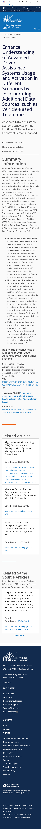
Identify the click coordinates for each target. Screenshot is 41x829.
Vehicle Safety (26, 393)
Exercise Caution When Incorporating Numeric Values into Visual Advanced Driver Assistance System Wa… (20, 528)
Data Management (11, 742)
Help (5, 725)
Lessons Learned (9, 37)
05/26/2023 (23, 621)
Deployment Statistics (12, 701)
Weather (7, 774)
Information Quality (20, 808)
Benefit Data (8, 693)
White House (25, 817)
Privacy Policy (8, 808)
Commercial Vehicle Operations (16, 738)
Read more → (20, 635)
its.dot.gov (7, 683)
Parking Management (12, 749)
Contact (6, 729)
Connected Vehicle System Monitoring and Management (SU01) (20, 479)
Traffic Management (12, 763)
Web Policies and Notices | (12, 805)
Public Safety (8, 753)
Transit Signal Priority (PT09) (15, 476)
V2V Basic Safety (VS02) (19, 629)
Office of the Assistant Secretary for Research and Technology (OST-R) (16, 792)
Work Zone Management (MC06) (17, 467)
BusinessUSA (7, 817)
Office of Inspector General (13, 814)
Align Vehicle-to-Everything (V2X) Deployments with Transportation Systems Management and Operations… (19, 448)
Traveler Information (12, 767)
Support (6, 760)
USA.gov (17, 817)
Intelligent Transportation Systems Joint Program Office (12, 27)
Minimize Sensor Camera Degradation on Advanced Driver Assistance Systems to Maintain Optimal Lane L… (20, 493)
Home (5, 34)
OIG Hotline (28, 814)
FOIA (30, 805)
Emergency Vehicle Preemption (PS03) (19, 473)
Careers (25, 805)
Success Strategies (16, 34)
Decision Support (10, 704)
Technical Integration (11, 412)
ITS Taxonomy (9, 711)
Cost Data (7, 697)
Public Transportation (12, 756)
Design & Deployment (11, 409)
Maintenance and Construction (16, 745)
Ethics (12, 811)
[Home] (12, 18)
